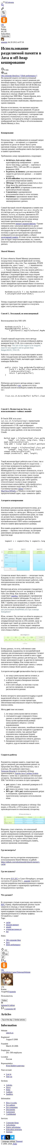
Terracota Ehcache (8, 771)
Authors (9, 1092)
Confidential (11, 1114)
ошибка (14, 596)
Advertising (10, 1125)
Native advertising (13, 1127)
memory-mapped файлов (26, 223)
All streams (9, 2)
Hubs (8, 1090)
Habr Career (12, 972)
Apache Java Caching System (26, 773)
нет (19, 385)
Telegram (20, 972)
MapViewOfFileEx (8, 491)
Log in (8, 1074)
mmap (20, 489)
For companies (12, 1107)
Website (27, 972)
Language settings (8, 1141)
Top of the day (7, 1020)
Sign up (9, 1076)
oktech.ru (9, 1033)
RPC (3, 904)
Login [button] (3, 16)
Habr (14, 1144)
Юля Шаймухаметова (15, 1066)
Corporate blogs (12, 1123)
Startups (9, 1132)
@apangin (12, 992)
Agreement (10, 1112)
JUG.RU (14, 879)
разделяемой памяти (9, 237)
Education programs (14, 1129)
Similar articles (19, 1020)
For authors (10, 1105)
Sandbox (9, 1094)
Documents (10, 1110)
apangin (4, 42)
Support (19, 1141)
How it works (11, 1103)
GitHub (4, 972)
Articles (9, 1085)
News (8, 1087)
